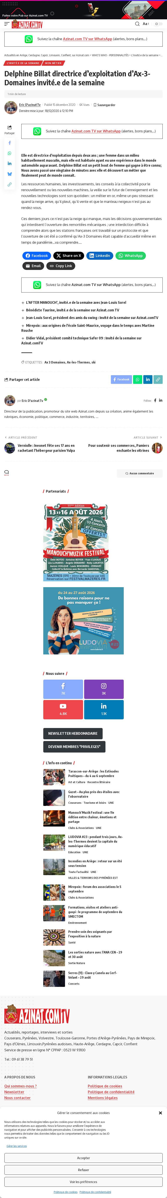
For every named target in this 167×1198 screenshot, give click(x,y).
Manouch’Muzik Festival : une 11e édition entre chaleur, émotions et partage (92, 817)
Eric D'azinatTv (29, 105)
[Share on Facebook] (9, 143)
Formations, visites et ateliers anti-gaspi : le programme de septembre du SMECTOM (95, 911)
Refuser (83, 1170)
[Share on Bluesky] (9, 174)
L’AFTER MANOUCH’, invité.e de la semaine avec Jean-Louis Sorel (76, 302)
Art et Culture (76, 782)
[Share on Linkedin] (9, 163)
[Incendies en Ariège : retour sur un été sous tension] (54, 867)
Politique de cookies (65, 1192)
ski (93, 362)
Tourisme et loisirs (95, 802)
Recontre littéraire (98, 782)
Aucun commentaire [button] (142, 473)
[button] (160, 1113)
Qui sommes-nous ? (20, 1086)
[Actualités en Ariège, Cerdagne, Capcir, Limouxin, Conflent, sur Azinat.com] (27, 23)
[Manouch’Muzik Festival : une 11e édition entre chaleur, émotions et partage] (54, 818)
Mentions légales (103, 1098)
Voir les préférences (83, 1182)
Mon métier (53, 63)
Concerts (73, 983)
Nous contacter (17, 1098)
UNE (111, 802)
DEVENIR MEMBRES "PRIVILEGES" (74, 746)
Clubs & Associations (81, 828)
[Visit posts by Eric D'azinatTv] (10, 107)
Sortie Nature (76, 963)
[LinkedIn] (161, 401)
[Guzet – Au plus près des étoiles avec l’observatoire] (54, 798)
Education (74, 852)
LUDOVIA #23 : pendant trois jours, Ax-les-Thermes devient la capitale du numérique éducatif (95, 841)
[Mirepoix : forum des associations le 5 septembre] (54, 892)
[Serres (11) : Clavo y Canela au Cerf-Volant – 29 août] (54, 979)
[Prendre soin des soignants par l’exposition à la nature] (54, 937)
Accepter (83, 1158)
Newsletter (14, 1092)
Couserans (74, 802)
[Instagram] (104, 689)
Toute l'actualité (78, 872)
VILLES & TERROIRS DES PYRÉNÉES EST (93, 877)
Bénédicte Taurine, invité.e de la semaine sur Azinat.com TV (72, 310)
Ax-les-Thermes (78, 362)
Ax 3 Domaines (55, 362)
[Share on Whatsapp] (9, 153)
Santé (71, 942)
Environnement (77, 922)
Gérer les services (17, 1146)
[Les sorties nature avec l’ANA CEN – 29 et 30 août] (54, 958)
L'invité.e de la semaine (23, 63)
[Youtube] (63, 709)
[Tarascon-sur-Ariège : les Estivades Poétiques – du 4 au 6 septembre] (54, 777)
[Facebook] (155, 401)
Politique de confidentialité (95, 1192)
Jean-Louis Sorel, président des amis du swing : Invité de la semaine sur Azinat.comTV (92, 318)
